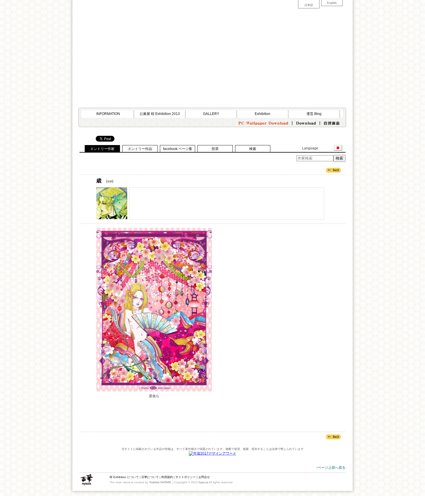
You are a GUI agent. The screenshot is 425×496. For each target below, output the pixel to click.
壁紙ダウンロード (263, 121)
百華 (86, 480)
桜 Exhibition (100, 480)
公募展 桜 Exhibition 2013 (160, 114)
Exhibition (262, 114)
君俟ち (154, 309)
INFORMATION (108, 114)
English (332, 2)
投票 (215, 149)
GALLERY (211, 114)
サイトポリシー (185, 477)
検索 (252, 149)
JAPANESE (338, 148)
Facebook (147, 45)
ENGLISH (326, 148)
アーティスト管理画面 (331, 121)
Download (306, 121)
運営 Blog (313, 114)
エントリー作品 (140, 149)
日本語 (308, 5)
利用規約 (167, 477)
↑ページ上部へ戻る (330, 468)
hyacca (203, 482)
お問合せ (204, 477)
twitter (138, 45)
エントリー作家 (102, 149)
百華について (150, 477)
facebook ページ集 (177, 149)
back (333, 169)
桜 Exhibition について (124, 477)
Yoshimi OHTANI (160, 482)
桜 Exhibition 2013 (111, 18)
